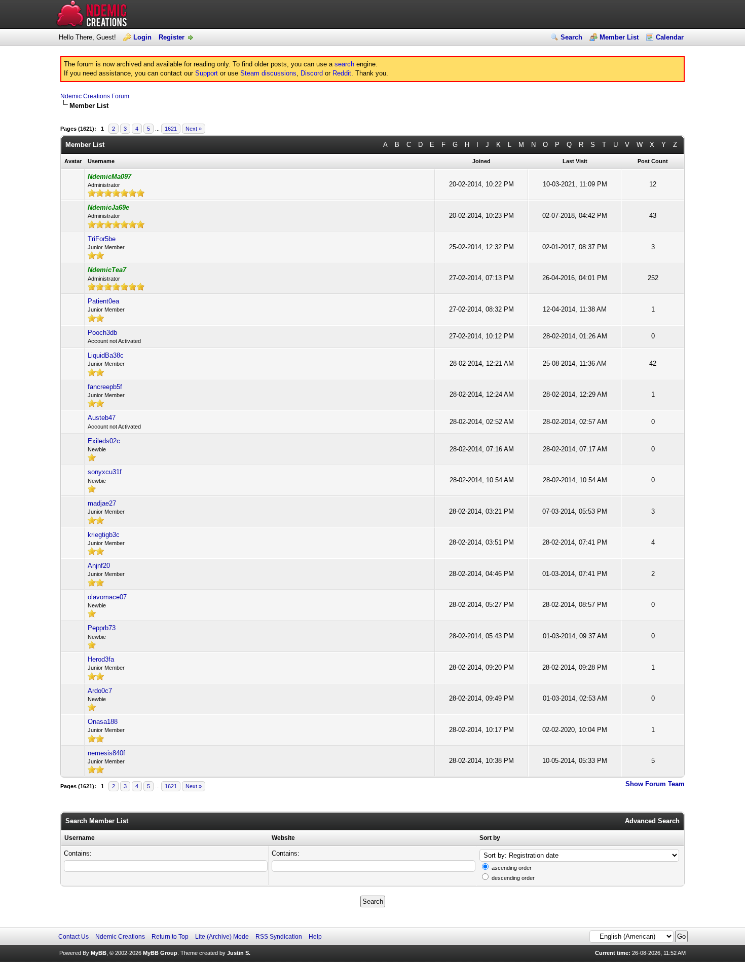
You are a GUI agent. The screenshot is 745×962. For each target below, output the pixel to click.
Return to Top (170, 936)
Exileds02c (104, 441)
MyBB (98, 953)
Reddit (341, 73)
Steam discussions (268, 73)
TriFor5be (102, 239)
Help (315, 936)
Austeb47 (102, 417)
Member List (619, 37)
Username (79, 837)
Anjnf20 (99, 565)
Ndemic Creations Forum (94, 96)
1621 (171, 129)
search (344, 64)
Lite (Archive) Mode (222, 936)
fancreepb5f (105, 387)
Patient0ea (103, 301)
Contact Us (73, 936)
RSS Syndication (278, 936)
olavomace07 (107, 597)
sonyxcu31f (105, 472)
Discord (312, 73)
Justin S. (238, 953)
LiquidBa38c (106, 355)
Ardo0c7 (100, 691)
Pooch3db (102, 332)
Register (171, 37)
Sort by (489, 837)
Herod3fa (101, 659)
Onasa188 (103, 721)
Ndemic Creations (120, 936)
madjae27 (102, 503)
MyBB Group (160, 953)
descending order (513, 878)
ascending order (512, 868)
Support (206, 73)
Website (283, 837)
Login (142, 37)
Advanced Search (652, 821)
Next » (193, 129)
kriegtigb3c (104, 534)
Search (571, 37)
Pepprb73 (102, 628)
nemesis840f (106, 753)
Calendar (670, 37)
